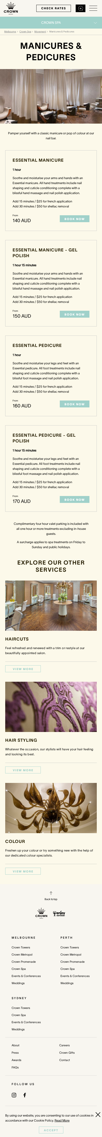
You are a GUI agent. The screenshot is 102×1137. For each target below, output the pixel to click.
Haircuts (17, 639)
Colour (15, 841)
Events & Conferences (26, 975)
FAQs (15, 1067)
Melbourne (10, 31)
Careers (64, 1045)
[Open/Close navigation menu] (93, 8)
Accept (51, 1130)
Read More (62, 1120)
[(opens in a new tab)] (14, 1095)
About (15, 1045)
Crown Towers (21, 947)
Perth (66, 937)
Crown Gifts (67, 1052)
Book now (75, 218)
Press (15, 1052)
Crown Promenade (24, 961)
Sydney (19, 998)
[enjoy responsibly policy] (59, 913)
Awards (16, 1060)
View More (23, 669)
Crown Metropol (22, 954)
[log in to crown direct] (80, 8)
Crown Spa (25, 31)
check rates (53, 8)
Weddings (18, 983)
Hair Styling (21, 740)
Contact (64, 1060)
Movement (40, 31)
